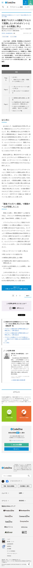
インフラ (27, 7)
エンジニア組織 (13, 36)
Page (6, 89)
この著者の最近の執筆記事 (18, 380)
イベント (4, 501)
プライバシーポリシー (12, 553)
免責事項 (9, 546)
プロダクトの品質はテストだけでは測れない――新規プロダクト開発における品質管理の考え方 (17, 339)
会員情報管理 (10, 544)
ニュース (4, 493)
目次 (16, 72)
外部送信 (9, 555)
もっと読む (6, 342)
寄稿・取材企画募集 (9, 486)
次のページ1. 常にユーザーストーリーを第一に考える (16, 288)
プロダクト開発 (5, 36)
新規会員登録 (17, 444)
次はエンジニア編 (17, 110)
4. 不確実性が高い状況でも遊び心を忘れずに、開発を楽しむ (20, 103)
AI (7, 7)
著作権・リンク (10, 541)
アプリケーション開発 (16, 7)
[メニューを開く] (2, 2)
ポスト (6, 66)
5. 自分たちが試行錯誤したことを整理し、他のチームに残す (20, 107)
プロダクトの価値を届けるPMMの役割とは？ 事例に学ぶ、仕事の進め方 (17, 329)
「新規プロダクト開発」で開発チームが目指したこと (20, 80)
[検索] (3, 7)
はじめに (15, 77)
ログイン (17, 449)
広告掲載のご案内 (24, 486)
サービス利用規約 (11, 551)
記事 (20, 493)
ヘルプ (8, 539)
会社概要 (9, 548)
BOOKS (21, 501)
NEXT (27, 295)
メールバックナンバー (17, 440)
